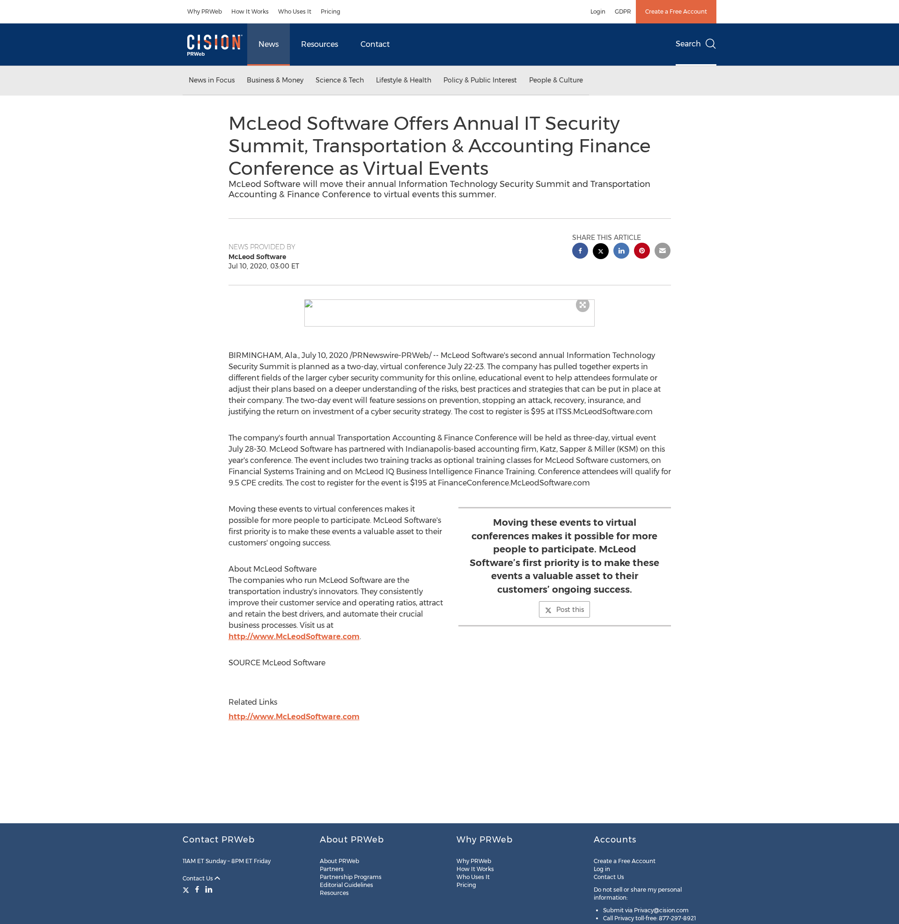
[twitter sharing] (601, 252)
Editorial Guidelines (346, 884)
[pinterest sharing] (642, 252)
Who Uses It (294, 11)
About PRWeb (339, 860)
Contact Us (198, 878)
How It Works (250, 11)
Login (597, 11)
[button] (449, 303)
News (268, 44)
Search (688, 43)
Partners (332, 868)
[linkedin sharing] (621, 252)
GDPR (623, 11)
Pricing (330, 11)
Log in (602, 868)
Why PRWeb (204, 11)
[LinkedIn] (209, 889)
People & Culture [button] (556, 80)
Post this (570, 609)
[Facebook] (197, 889)
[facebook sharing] (580, 252)
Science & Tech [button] (340, 80)
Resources (319, 44)
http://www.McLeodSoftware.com (294, 636)
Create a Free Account (676, 11)
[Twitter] (187, 889)
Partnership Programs (351, 876)
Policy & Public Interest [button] (480, 80)
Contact (375, 44)
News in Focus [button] (212, 80)
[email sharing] (663, 252)
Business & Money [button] (275, 80)
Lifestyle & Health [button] (403, 80)
